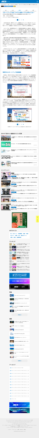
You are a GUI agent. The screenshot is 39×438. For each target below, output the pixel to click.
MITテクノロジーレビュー (25, 426)
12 (28, 370)
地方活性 (28, 425)
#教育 (11, 237)
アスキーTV (13, 425)
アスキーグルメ (15, 425)
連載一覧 (19, 360)
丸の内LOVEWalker (30, 427)
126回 (13, 10)
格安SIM (6, 425)
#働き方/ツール (24, 235)
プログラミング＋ (25, 425)
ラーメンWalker (7, 427)
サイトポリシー (9, 429)
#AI (11, 233)
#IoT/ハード (15, 233)
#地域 (27, 233)
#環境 (16, 235)
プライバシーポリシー (14, 429)
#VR (19, 235)
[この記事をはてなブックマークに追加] (8, 6)
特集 (8, 4)
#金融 (24, 233)
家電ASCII (10, 425)
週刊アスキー (15, 426)
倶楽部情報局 (18, 425)
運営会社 (18, 429)
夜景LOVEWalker (23, 427)
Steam (8, 425)
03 (15, 367)
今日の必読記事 (12, 426)
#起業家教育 (19, 237)
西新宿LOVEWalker (19, 427)
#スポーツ (12, 235)
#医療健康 (20, 233)
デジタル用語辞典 (18, 426)
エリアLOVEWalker (12, 427)
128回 (26, 10)
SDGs (29, 425)
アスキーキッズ (3, 425)
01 (12, 367)
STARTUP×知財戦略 (14, 4)
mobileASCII (21, 426)
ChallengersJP (35, 425)
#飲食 (15, 237)
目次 (5, 10)
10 (25, 370)
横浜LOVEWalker (15, 427)
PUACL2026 (32, 425)
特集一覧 (19, 314)
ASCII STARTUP (3, 4)
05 (18, 367)
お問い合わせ (21, 429)
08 (22, 367)
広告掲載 (24, 429)
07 (21, 367)
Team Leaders (21, 425)
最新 (33, 10)
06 (19, 367)
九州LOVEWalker (26, 427)
